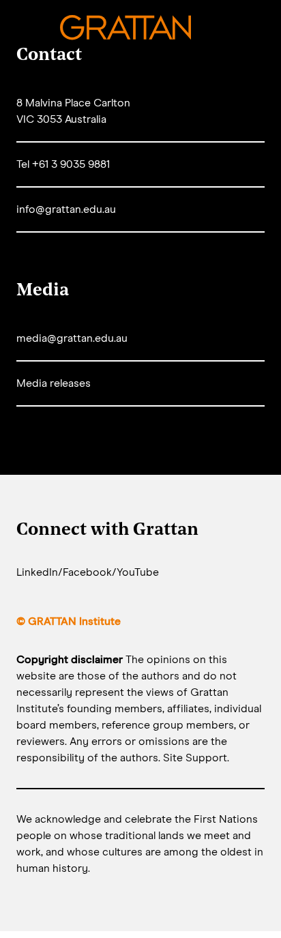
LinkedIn (37, 572)
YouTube (138, 572)
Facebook (87, 572)
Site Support (195, 757)
